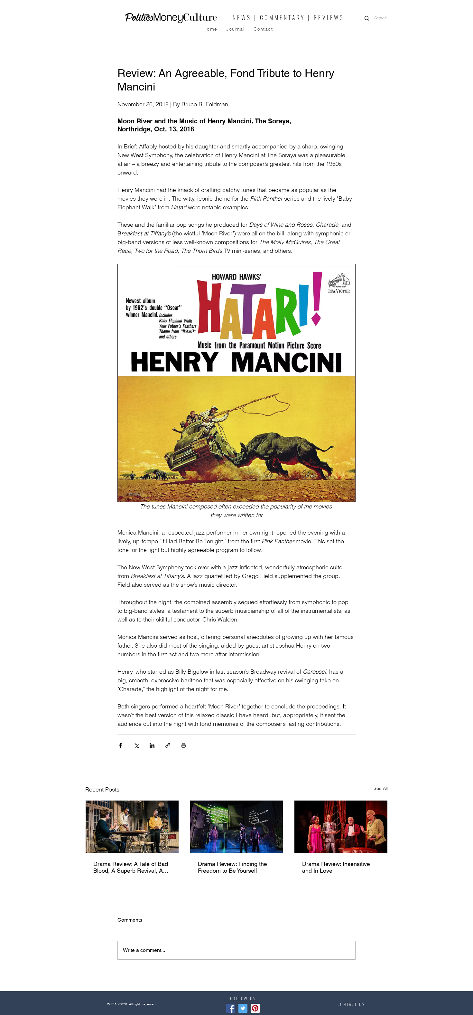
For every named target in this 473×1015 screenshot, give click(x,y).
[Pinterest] (255, 1008)
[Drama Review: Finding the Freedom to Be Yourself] (236, 827)
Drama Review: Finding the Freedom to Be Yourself (232, 867)
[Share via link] (168, 745)
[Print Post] (184, 745)
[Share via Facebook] (120, 745)
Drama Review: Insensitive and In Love (336, 867)
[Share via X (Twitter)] (136, 745)
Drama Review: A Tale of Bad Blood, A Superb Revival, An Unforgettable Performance (130, 867)
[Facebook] (230, 1008)
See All (381, 788)
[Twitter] (242, 1008)
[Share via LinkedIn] (152, 745)
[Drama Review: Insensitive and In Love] (340, 827)
